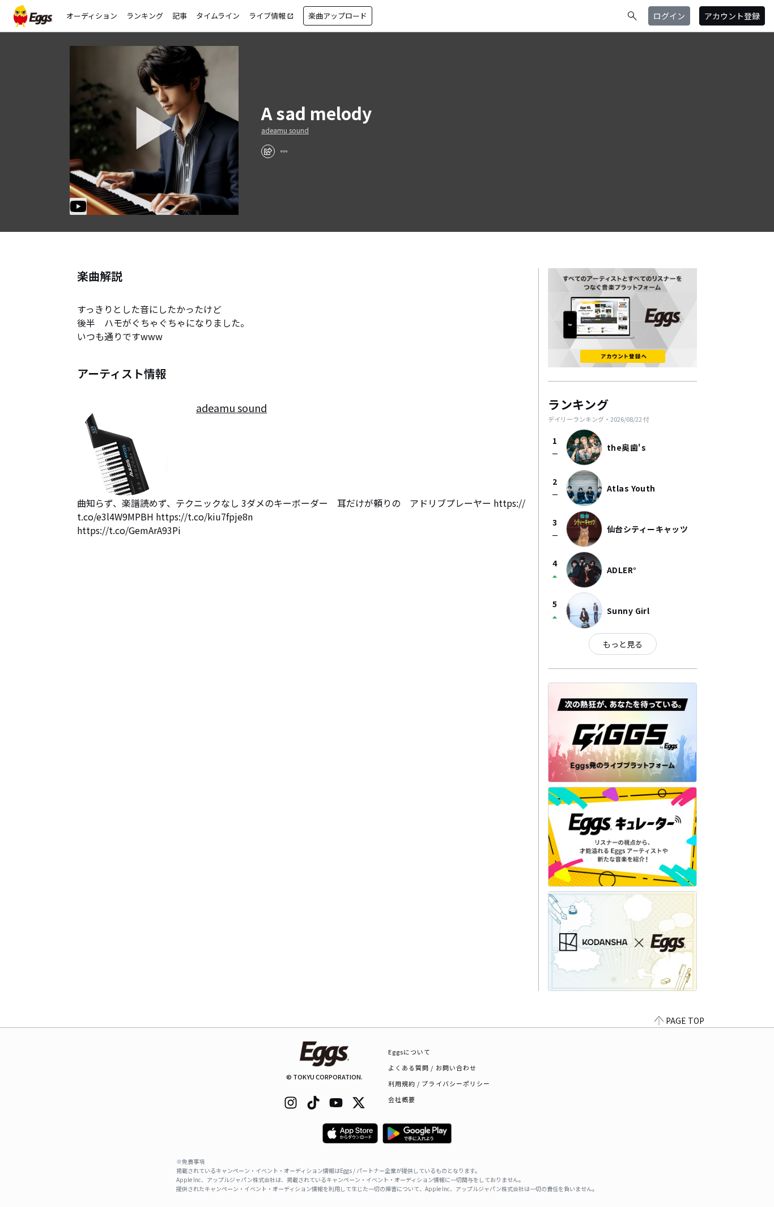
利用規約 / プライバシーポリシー (439, 1083)
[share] (268, 151)
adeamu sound (285, 130)
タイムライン (218, 15)
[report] (284, 151)
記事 (179, 15)
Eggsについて (409, 1051)
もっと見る (623, 644)
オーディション (91, 15)
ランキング (144, 15)
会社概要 (401, 1099)
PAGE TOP (685, 1020)
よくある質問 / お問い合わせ (432, 1067)
